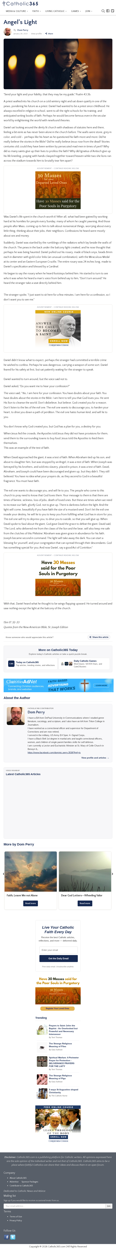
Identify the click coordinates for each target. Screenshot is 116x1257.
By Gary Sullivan (56, 1050)
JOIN (88, 11)
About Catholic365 (18, 1178)
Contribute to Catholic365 (21, 1186)
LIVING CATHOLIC (55, 11)
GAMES (75, 11)
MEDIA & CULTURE (16, 11)
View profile (36, 34)
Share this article (100, 637)
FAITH (35, 11)
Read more (30, 903)
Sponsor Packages (30, 1182)
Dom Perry (22, 30)
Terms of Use (16, 1216)
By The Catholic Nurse (58, 1096)
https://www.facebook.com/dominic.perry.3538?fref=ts (54, 752)
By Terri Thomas (55, 1037)
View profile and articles (95, 758)
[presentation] (4, 874)
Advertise (14, 1182)
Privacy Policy (16, 1220)
